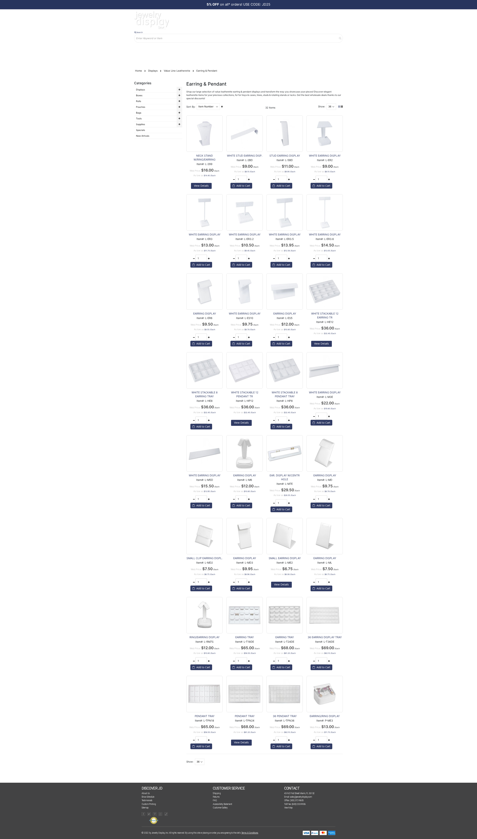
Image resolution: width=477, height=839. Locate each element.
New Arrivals (142, 135)
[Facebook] (143, 814)
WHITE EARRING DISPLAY (325, 155)
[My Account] (173, 49)
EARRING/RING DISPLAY (325, 716)
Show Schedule (148, 797)
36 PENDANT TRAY (285, 716)
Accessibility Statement (222, 804)
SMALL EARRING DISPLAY (285, 558)
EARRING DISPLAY (204, 313)
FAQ (215, 800)
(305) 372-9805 (297, 800)
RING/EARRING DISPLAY (204, 637)
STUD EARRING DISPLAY (284, 155)
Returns (216, 797)
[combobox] (238, 38)
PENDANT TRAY (204, 716)
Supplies (140, 124)
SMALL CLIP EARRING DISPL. (204, 558)
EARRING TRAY (244, 637)
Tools (139, 118)
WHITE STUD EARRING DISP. (244, 155)
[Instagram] (160, 814)
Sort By (190, 106)
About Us (146, 793)
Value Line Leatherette (177, 70)
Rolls (138, 101)
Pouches (140, 107)
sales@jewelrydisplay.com (301, 797)
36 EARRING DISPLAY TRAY (325, 637)
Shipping (216, 793)
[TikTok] (166, 814)
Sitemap (145, 807)
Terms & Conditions (249, 833)
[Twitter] (149, 814)
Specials (140, 130)
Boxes (139, 95)
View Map (288, 807)
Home (139, 70)
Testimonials (147, 800)
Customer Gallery (220, 807)
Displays (153, 70)
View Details (201, 185)
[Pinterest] (154, 814)
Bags (138, 112)
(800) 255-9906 (298, 804)
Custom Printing (149, 804)
